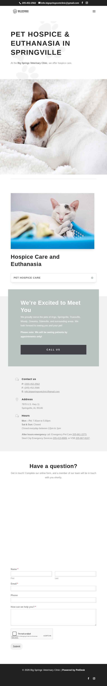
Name (14, 569)
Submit (16, 646)
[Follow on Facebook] (88, 678)
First (12, 578)
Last (56, 578)
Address (27, 399)
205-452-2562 (29, 3)
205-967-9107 (83, 438)
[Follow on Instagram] (94, 678)
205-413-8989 (60, 438)
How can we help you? (23, 607)
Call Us (53, 350)
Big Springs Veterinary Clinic (32, 63)
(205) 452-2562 (32, 384)
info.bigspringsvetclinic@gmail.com (42, 391)
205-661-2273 (79, 434)
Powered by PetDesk (73, 670)
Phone (14, 595)
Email (14, 584)
